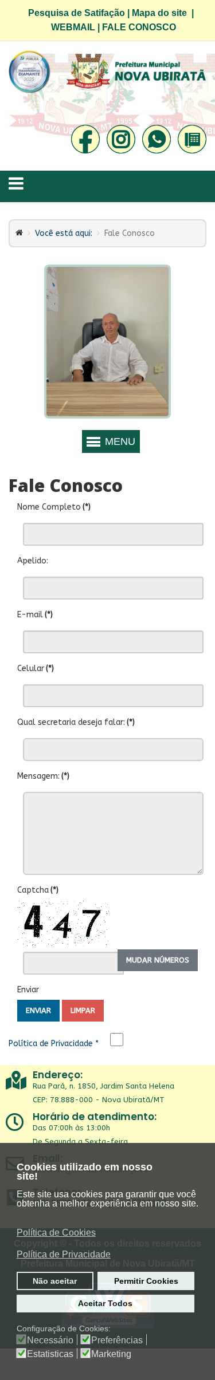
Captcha (37, 890)
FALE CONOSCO (139, 27)
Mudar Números (157, 960)
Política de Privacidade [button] (64, 1254)
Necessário (50, 1340)
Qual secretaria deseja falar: (76, 722)
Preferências (117, 1340)
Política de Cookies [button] (56, 1232)
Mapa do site (159, 13)
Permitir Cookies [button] (146, 1281)
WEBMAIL (73, 27)
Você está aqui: (63, 233)
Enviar (28, 990)
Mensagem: (43, 776)
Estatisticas (50, 1354)
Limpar (83, 1010)
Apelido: (32, 561)
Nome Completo (54, 507)
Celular (35, 668)
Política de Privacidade (54, 1043)
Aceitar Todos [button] (105, 1303)
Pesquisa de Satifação (76, 13)
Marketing (111, 1354)
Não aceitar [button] (55, 1281)
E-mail (35, 615)
